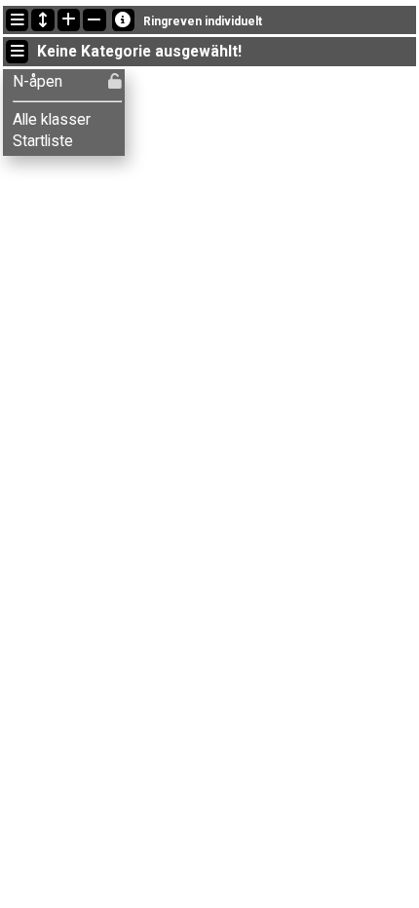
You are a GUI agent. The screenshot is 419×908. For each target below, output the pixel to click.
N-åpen (37, 82)
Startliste (43, 141)
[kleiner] (94, 20)
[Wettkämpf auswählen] (17, 20)
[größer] (68, 20)
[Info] (123, 20)
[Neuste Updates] (42, 20)
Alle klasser (52, 120)
